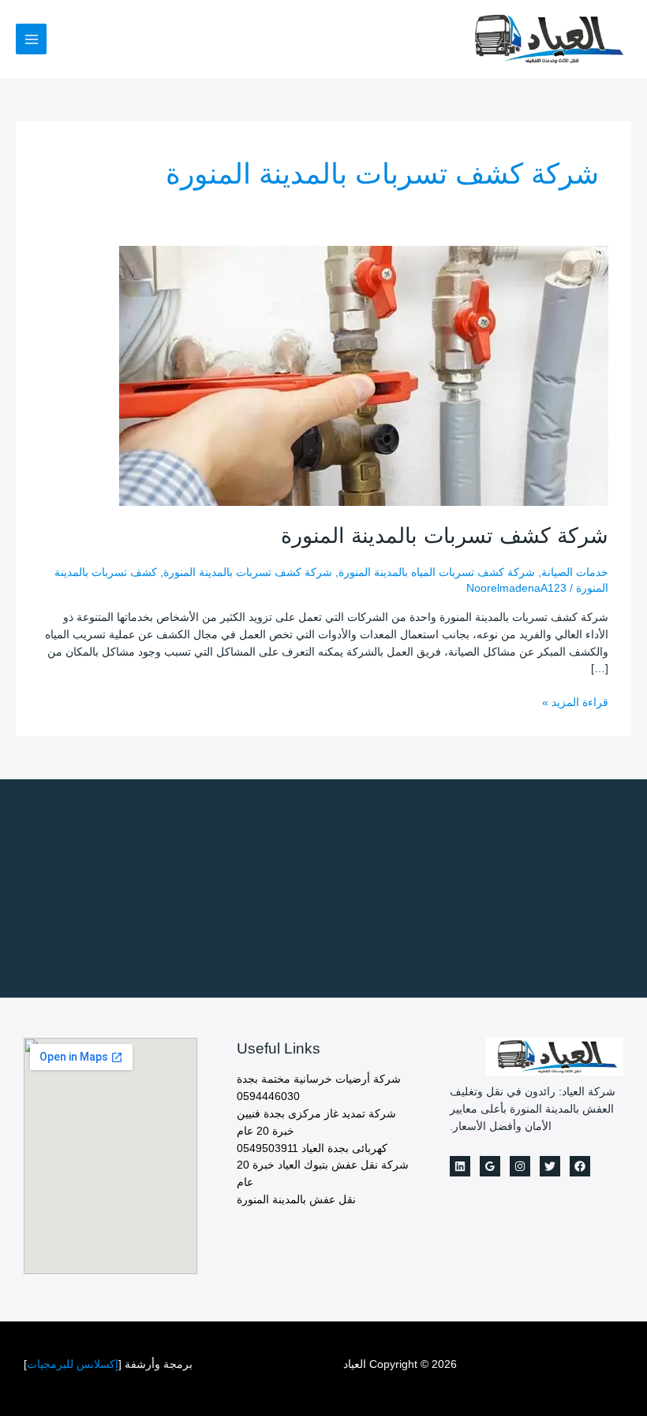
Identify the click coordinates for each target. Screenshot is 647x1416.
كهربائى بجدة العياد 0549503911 (312, 1148)
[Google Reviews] (490, 1166)
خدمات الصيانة (574, 572)
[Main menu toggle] (31, 39)
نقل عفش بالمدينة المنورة (296, 1200)
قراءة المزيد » (575, 704)
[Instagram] (520, 1166)
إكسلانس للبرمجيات (72, 1364)
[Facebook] (580, 1166)
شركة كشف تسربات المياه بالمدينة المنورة (436, 572)
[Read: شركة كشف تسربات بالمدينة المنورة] (363, 375)
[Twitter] (550, 1166)
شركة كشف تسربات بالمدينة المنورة (444, 535)
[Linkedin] (460, 1166)
